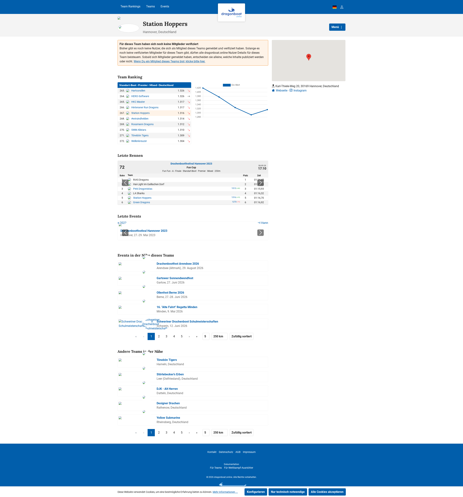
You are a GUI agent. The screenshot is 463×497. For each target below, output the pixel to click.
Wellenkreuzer (139, 141)
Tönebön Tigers (139, 135)
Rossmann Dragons (142, 124)
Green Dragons (141, 202)
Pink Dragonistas (142, 188)
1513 (234, 188)
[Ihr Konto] (341, 7)
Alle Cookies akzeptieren (327, 492)
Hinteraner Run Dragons (144, 107)
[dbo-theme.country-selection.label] (334, 7)
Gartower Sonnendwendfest (175, 278)
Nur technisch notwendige (288, 492)
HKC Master (138, 101)
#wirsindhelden (139, 118)
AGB (238, 452)
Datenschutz (226, 452)
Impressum (249, 452)
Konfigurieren (256, 492)
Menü (336, 27)
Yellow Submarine (168, 417)
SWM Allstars (138, 129)
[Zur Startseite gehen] (231, 12)
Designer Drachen (168, 403)
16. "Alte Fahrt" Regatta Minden (177, 307)
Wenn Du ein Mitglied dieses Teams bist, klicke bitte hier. (169, 61)
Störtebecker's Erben (170, 374)
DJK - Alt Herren (167, 389)
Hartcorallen (138, 90)
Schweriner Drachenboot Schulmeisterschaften (187, 321)
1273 (234, 202)
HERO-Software (140, 96)
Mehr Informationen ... (225, 491)
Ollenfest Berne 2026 (170, 292)
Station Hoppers (140, 113)
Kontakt (211, 452)
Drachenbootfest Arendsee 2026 (178, 263)
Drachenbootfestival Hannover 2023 (191, 163)
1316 (234, 198)
